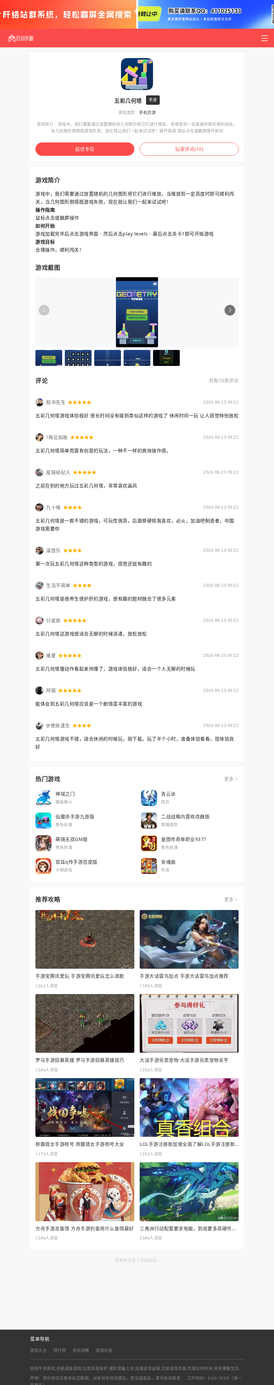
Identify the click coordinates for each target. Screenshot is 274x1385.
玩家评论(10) (189, 149)
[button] (230, 310)
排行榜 (59, 1350)
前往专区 (85, 149)
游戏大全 (38, 1350)
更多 (229, 779)
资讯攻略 (81, 1350)
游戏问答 (104, 1350)
